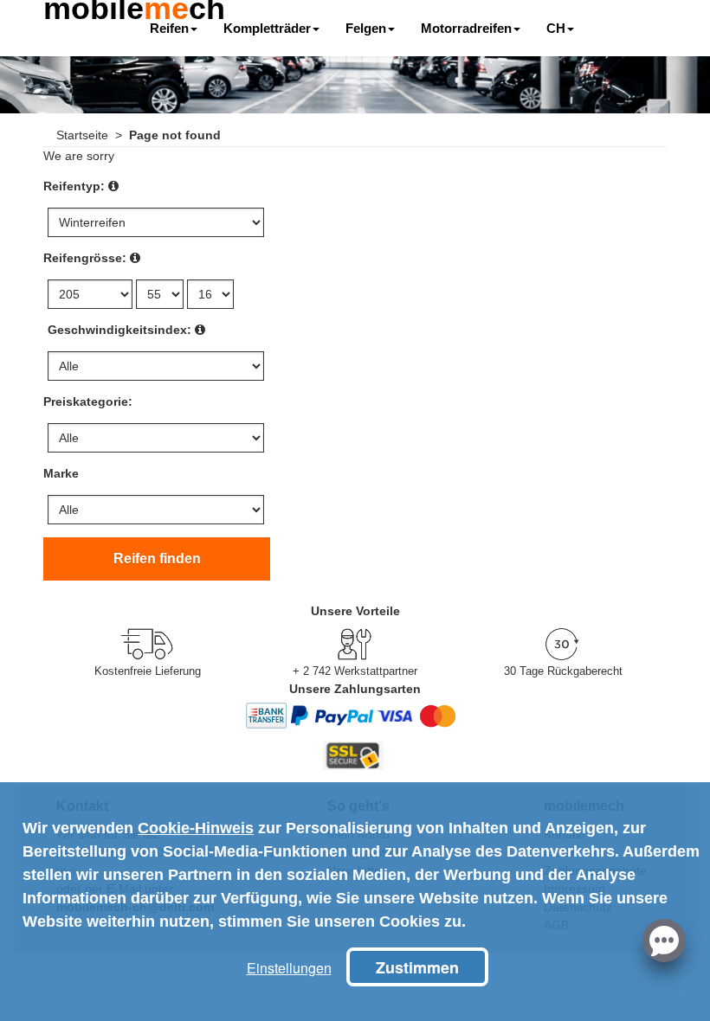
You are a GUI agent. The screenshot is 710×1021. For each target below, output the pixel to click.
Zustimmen (417, 967)
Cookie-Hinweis (196, 828)
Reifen (169, 28)
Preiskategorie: (87, 401)
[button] (664, 938)
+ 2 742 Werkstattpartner (355, 671)
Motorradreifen (466, 28)
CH (555, 28)
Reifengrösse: (84, 258)
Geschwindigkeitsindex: (119, 330)
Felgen (365, 28)
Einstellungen (289, 968)
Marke (61, 473)
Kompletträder (267, 28)
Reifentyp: (74, 186)
